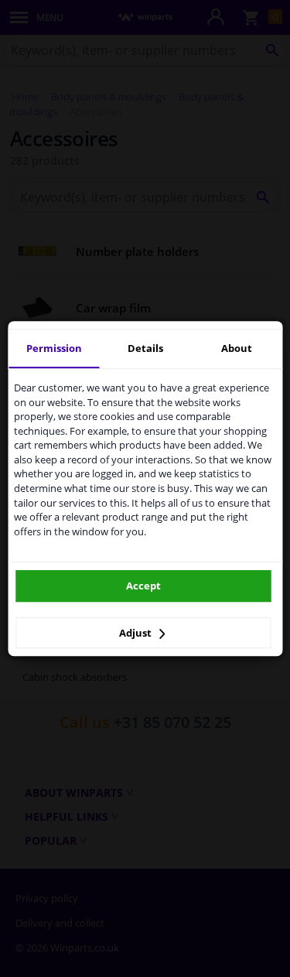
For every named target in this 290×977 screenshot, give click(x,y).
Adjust (136, 633)
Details (145, 348)
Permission (54, 348)
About (236, 348)
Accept (143, 586)
